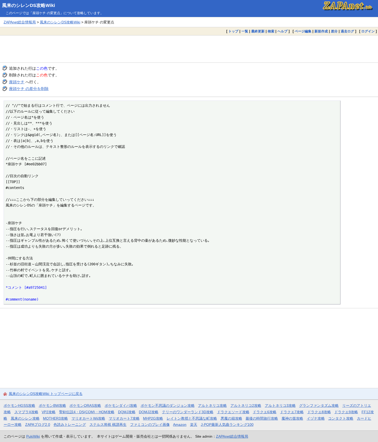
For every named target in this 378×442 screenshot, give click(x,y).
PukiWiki (33, 436)
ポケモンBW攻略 (52, 405)
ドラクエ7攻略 (292, 412)
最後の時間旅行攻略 (262, 418)
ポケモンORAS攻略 (85, 405)
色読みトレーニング (69, 424)
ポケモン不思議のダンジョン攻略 (168, 405)
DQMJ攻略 (127, 412)
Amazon (179, 424)
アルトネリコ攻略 (212, 405)
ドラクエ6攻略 (264, 412)
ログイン (368, 31)
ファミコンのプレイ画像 (150, 424)
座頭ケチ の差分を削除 (29, 88)
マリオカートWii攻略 (88, 418)
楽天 (193, 424)
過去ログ (347, 31)
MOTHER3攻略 (55, 418)
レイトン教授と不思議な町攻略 (192, 418)
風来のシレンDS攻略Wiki (28, 5)
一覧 (244, 31)
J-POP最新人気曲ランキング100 (227, 424)
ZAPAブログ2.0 (37, 424)
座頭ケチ (16, 82)
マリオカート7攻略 (124, 418)
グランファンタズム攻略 (319, 405)
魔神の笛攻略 (292, 418)
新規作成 (321, 31)
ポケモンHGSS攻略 (19, 405)
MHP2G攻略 (153, 418)
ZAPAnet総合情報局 (20, 22)
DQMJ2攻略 (148, 412)
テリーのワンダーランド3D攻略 (187, 412)
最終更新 (258, 31)
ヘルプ (282, 31)
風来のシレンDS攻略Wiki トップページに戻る (46, 394)
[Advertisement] (189, 48)
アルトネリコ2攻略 (245, 405)
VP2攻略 (49, 412)
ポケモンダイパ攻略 (121, 405)
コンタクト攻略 (340, 418)
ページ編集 (303, 31)
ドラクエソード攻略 (233, 412)
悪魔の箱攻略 (231, 418)
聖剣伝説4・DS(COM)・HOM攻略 (86, 412)
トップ (233, 31)
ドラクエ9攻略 (346, 412)
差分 (334, 31)
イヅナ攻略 (316, 418)
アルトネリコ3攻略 (280, 405)
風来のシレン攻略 (25, 418)
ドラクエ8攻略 (319, 412)
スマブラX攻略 (26, 412)
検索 (271, 31)
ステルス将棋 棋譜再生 (108, 424)
